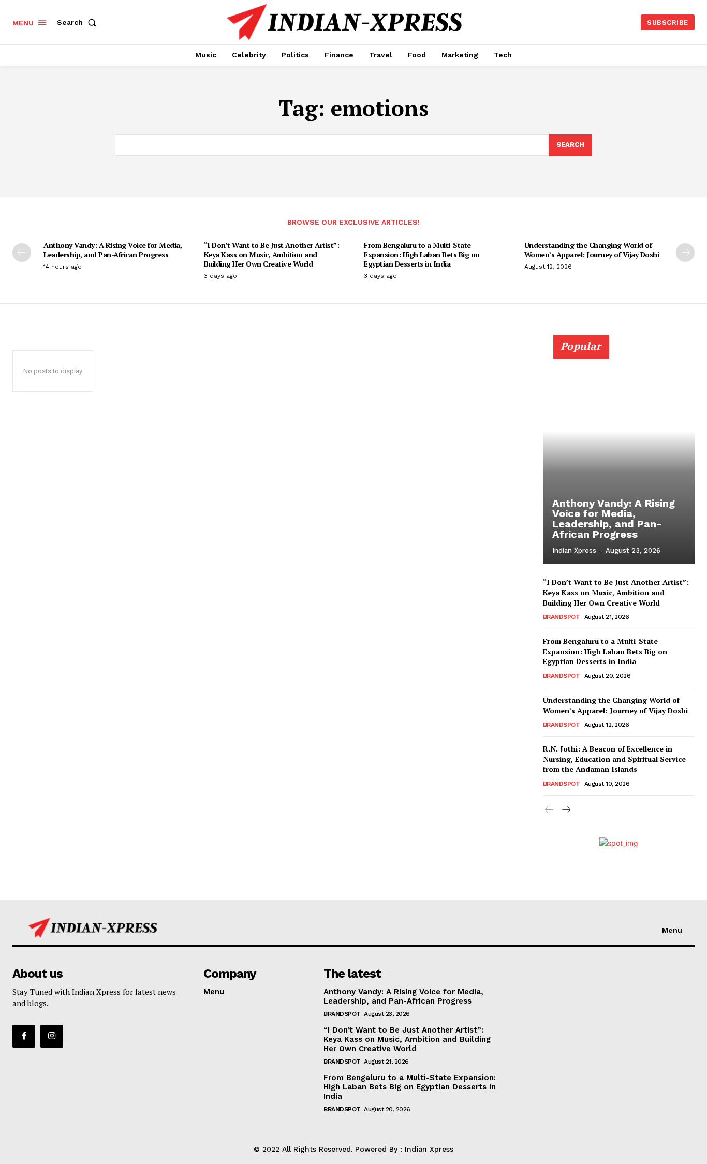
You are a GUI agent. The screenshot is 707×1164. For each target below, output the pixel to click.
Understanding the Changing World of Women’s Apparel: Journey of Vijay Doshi (591, 249)
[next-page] (685, 252)
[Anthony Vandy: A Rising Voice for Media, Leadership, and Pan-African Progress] (619, 455)
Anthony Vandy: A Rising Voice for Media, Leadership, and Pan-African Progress (112, 249)
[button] (78, 22)
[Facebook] (23, 1036)
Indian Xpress (574, 550)
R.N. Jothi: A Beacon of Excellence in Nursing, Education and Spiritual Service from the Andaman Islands (614, 759)
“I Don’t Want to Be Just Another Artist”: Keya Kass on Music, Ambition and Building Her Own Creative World (272, 254)
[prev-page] (21, 252)
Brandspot (561, 617)
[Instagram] (51, 1036)
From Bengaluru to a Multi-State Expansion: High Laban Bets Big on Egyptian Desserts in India (422, 254)
